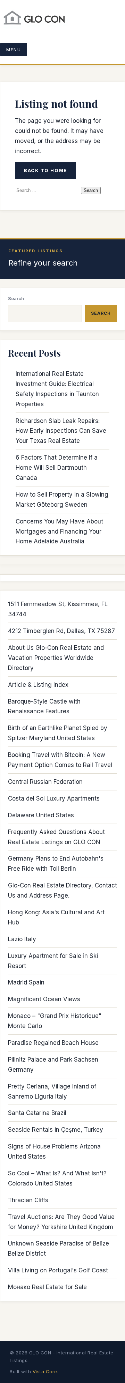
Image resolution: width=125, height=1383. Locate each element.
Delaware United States (41, 815)
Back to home (45, 170)
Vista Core (45, 1371)
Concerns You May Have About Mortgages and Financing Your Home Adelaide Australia (59, 531)
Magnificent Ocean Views (44, 999)
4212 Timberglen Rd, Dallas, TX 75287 (61, 630)
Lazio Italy (22, 939)
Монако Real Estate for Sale (47, 1287)
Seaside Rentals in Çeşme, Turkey (55, 1129)
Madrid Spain (26, 982)
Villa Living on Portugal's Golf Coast (58, 1270)
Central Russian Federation (45, 781)
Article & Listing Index (38, 684)
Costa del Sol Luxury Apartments (54, 798)
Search (16, 298)
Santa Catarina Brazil (37, 1112)
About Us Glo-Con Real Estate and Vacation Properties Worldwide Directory (56, 657)
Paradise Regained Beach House (53, 1042)
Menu (13, 49)
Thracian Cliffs (28, 1200)
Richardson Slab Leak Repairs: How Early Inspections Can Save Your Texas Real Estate (61, 431)
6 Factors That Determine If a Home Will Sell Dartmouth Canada (57, 467)
